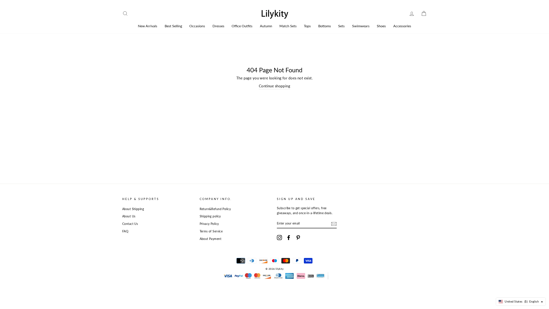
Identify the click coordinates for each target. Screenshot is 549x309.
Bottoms (324, 26)
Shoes (381, 26)
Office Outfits (242, 26)
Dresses (218, 26)
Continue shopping (274, 86)
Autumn (266, 26)
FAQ (125, 231)
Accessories (402, 26)
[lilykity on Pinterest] (298, 237)
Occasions (197, 26)
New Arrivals (147, 26)
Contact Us (130, 224)
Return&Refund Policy (215, 209)
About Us (128, 216)
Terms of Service (211, 231)
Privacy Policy (209, 224)
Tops (307, 26)
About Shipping (133, 209)
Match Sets (288, 26)
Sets (341, 26)
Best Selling (173, 26)
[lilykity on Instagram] (279, 237)
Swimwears (361, 26)
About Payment (211, 239)
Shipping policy (210, 216)
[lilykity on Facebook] (288, 237)
